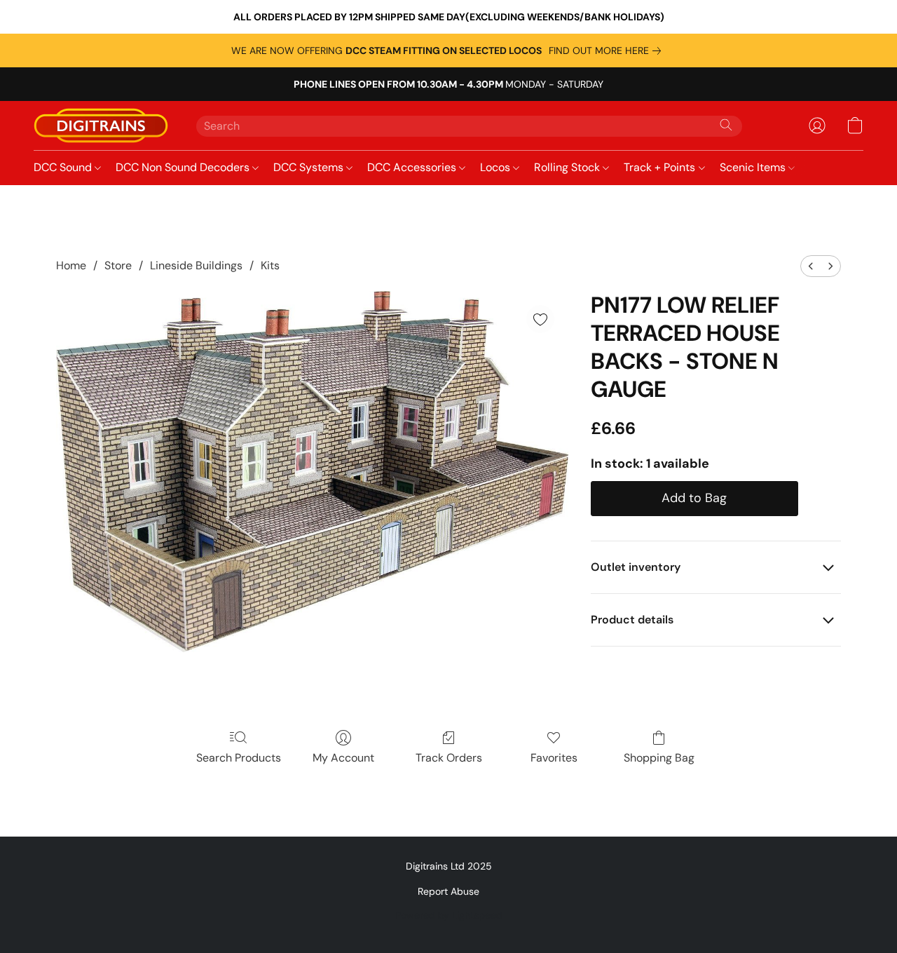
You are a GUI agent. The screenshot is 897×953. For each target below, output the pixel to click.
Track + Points (661, 167)
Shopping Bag (659, 757)
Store (118, 265)
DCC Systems (309, 167)
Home (71, 265)
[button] (101, 125)
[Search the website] (726, 125)
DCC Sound (64, 167)
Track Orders (449, 757)
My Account (343, 757)
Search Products (238, 757)
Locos (496, 167)
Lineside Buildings (196, 265)
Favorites (553, 757)
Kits (270, 265)
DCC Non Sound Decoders (184, 167)
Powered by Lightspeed (448, 915)
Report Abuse (448, 891)
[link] (607, 50)
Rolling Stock (568, 167)
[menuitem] (811, 266)
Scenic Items (754, 167)
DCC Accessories (413, 167)
